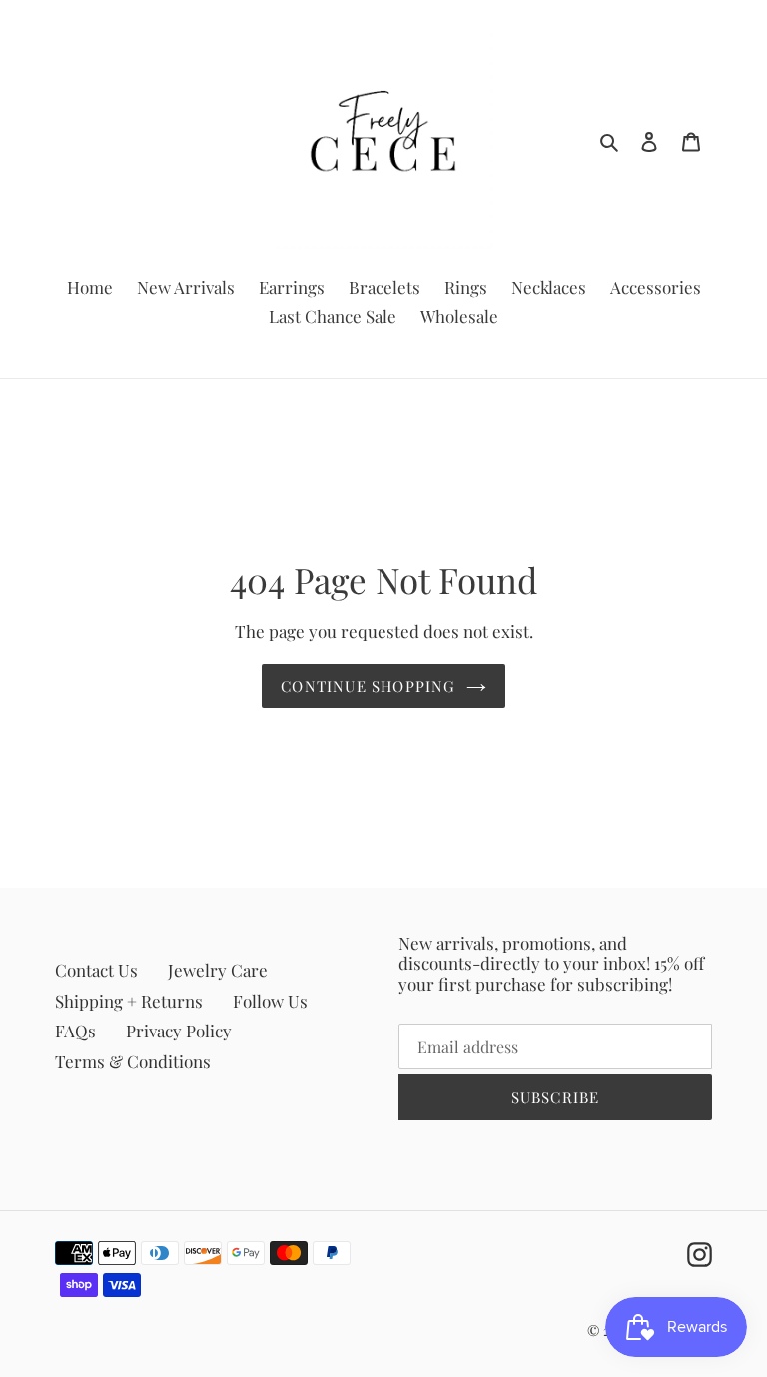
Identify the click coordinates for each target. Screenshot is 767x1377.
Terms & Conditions (133, 1061)
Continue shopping (368, 686)
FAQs (75, 1030)
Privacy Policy (179, 1030)
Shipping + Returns (129, 1001)
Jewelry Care (218, 970)
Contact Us (96, 970)
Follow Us (270, 1001)
